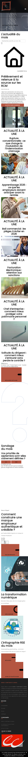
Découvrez (8, 660)
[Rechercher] (1, 43)
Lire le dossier (9, 614)
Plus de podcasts (10, 554)
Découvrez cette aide (11, 380)
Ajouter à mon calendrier (12, 105)
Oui (6, 462)
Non (16, 462)
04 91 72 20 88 (5, 728)
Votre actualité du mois (12, 676)
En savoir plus (20, 756)
